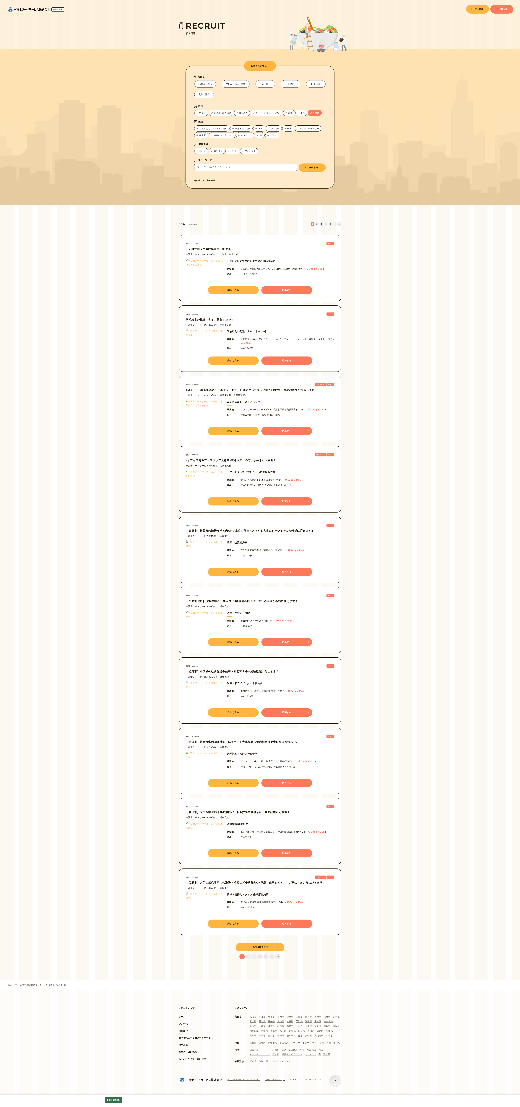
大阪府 (299, 1026)
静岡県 (308, 1021)
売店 (320, 1049)
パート (273, 1061)
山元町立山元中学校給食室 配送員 (208, 249)
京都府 (317, 1026)
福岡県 (262, 1035)
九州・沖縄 (204, 94)
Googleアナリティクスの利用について (243, 1080)
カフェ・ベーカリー (260, 1054)
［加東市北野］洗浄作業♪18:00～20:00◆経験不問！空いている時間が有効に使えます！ (242, 601)
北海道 (253, 1016)
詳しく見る (233, 290)
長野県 (327, 1016)
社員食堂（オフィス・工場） (264, 1049)
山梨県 (317, 1016)
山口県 (301, 1031)
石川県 (262, 1021)
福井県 (271, 1021)
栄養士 (253, 1042)
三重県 (299, 1021)
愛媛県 (329, 1031)
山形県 (299, 1016)
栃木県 (280, 1026)
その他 (336, 1042)
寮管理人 (284, 1042)
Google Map (315, 269)
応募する (286, 290)
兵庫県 (308, 1026)
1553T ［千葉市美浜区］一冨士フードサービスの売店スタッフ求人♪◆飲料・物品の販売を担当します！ (251, 389)
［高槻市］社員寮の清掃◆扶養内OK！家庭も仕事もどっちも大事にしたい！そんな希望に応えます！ (250, 530)
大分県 (299, 1035)
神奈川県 (328, 1021)
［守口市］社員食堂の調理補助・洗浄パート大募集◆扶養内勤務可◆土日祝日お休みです (242, 741)
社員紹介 (183, 1031)
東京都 (317, 1021)
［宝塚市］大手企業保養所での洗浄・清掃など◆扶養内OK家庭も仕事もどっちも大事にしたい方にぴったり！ (255, 882)
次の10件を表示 (260, 947)
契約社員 (263, 1061)
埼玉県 (253, 1026)
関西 (290, 84)
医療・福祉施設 (290, 1049)
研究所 (275, 1054)
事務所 (326, 1054)
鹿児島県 (319, 1035)
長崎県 (280, 1035)
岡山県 (264, 1031)
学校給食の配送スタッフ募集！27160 (209, 319)
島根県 (292, 1031)
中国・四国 (316, 84)
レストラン (310, 1054)
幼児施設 (311, 1049)
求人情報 (479, 9)
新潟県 (336, 1016)
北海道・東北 (205, 84)
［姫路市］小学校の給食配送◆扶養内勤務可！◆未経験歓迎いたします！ (232, 671)
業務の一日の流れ (188, 1052)
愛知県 (280, 1021)
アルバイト (285, 1061)
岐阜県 (290, 1021)
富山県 (253, 1021)
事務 (328, 1042)
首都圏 (265, 84)
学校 (302, 1049)
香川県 (310, 1031)
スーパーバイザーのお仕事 (192, 1059)
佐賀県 (271, 1035)
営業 (321, 1042)
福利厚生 (183, 1045)
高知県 (253, 1035)
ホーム (182, 1016)
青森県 (262, 1016)
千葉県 (262, 1026)
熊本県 (290, 1035)
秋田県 (290, 1016)
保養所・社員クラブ (292, 1054)
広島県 (273, 1031)
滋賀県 (327, 1026)
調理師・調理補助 (268, 1042)
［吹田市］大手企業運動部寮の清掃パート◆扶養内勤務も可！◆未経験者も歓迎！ (238, 812)
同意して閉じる (113, 1100)
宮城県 (280, 1016)
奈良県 (336, 1026)
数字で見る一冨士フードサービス (196, 1038)
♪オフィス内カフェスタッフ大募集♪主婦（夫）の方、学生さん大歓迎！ (231, 460)
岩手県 (271, 1016)
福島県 (308, 1016)
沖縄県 (329, 1035)
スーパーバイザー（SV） (304, 1042)
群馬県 (290, 1026)
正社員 (253, 1061)
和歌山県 (254, 1031)
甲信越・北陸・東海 (236, 84)
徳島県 (320, 1031)
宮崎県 (308, 1035)
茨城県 (271, 1026)
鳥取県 (283, 1031)
